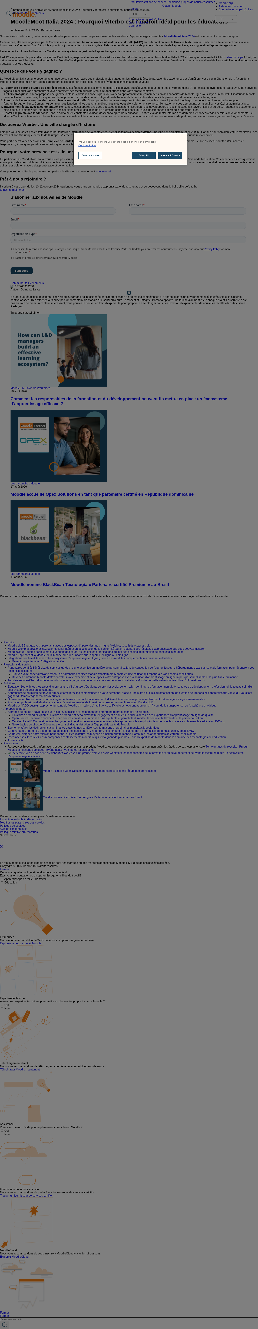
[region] (130, 149)
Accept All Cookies (170, 155)
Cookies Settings (90, 155)
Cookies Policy (87, 145)
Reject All (144, 155)
